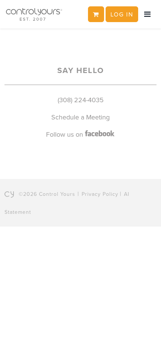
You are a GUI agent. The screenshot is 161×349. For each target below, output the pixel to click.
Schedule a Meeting (80, 117)
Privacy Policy (100, 194)
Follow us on (65, 134)
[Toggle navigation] (147, 14)
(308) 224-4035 (81, 99)
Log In (121, 14)
